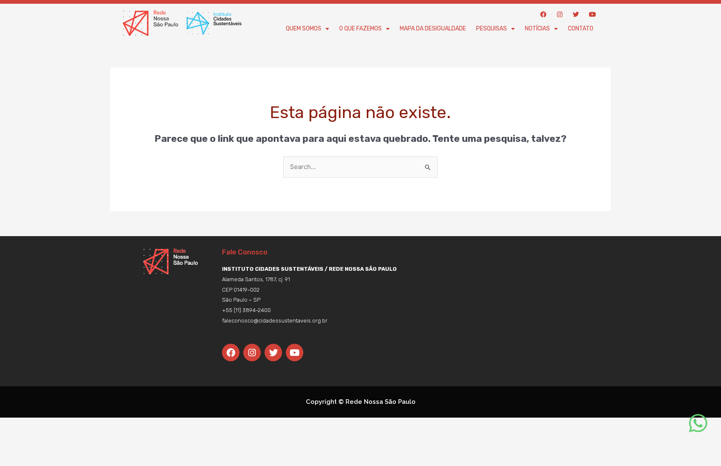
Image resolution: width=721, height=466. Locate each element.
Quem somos (303, 28)
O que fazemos (360, 28)
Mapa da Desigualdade (433, 28)
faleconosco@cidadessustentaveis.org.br (275, 320)
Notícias (537, 28)
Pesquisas (491, 28)
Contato (580, 28)
